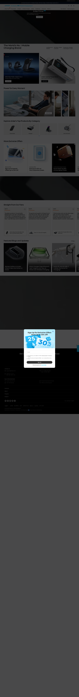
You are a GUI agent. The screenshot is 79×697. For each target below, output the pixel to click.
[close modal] (53, 331)
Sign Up (39, 362)
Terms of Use (44, 355)
